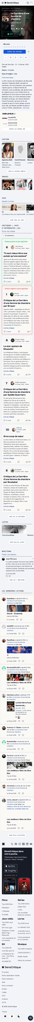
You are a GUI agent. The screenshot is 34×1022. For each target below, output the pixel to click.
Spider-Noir (22, 907)
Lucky (20, 910)
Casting (5, 139)
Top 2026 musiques (25, 949)
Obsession (5, 908)
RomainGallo (11, 741)
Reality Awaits (23, 956)
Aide (3, 982)
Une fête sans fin (8, 951)
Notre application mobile (10, 975)
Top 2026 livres (23, 923)
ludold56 (10, 626)
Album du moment (24, 960)
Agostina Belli (7, 160)
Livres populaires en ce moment (24, 938)
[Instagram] (20, 844)
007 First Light (7, 928)
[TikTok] (23, 844)
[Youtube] (31, 844)
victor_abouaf (12, 800)
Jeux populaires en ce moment (9, 939)
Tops (4, 198)
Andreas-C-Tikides (14, 727)
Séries (21, 900)
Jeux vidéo (7, 919)
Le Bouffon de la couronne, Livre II (24, 932)
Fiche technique (7, 77)
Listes (5, 522)
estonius (19, 428)
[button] (31, 2)
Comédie (17, 8)
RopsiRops (11, 598)
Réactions (6, 551)
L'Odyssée (5, 911)
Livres (21, 919)
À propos (5, 972)
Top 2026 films (7, 904)
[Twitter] (12, 844)
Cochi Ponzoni (20, 160)
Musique (22, 944)
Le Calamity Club (24, 927)
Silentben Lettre (13, 695)
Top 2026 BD (6, 948)
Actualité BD (6, 961)
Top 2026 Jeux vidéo (7, 923)
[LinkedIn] (27, 844)
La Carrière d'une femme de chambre (12, 10)
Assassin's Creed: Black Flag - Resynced (8, 933)
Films (12, 8)
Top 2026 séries (23, 904)
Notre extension (7, 979)
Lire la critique (9, 278)
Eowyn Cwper (19, 339)
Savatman (11, 786)
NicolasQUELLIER (13, 667)
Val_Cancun (19, 246)
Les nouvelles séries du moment (24, 914)
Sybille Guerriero (20, 382)
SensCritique (5, 8)
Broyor (17, 293)
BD (3, 944)
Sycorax (10, 755)
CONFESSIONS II (24, 953)
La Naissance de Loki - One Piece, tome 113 (8, 956)
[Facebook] (16, 844)
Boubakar (18, 469)
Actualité (5, 914)
